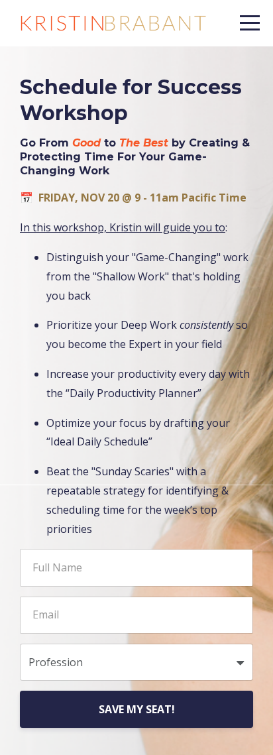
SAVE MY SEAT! (137, 709)
